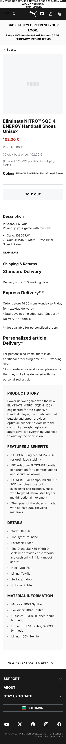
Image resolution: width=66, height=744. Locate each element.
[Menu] (6, 14)
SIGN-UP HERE (34, 6)
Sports (11, 49)
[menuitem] (6, 724)
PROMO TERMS (41, 39)
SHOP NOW (23, 39)
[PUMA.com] (33, 14)
